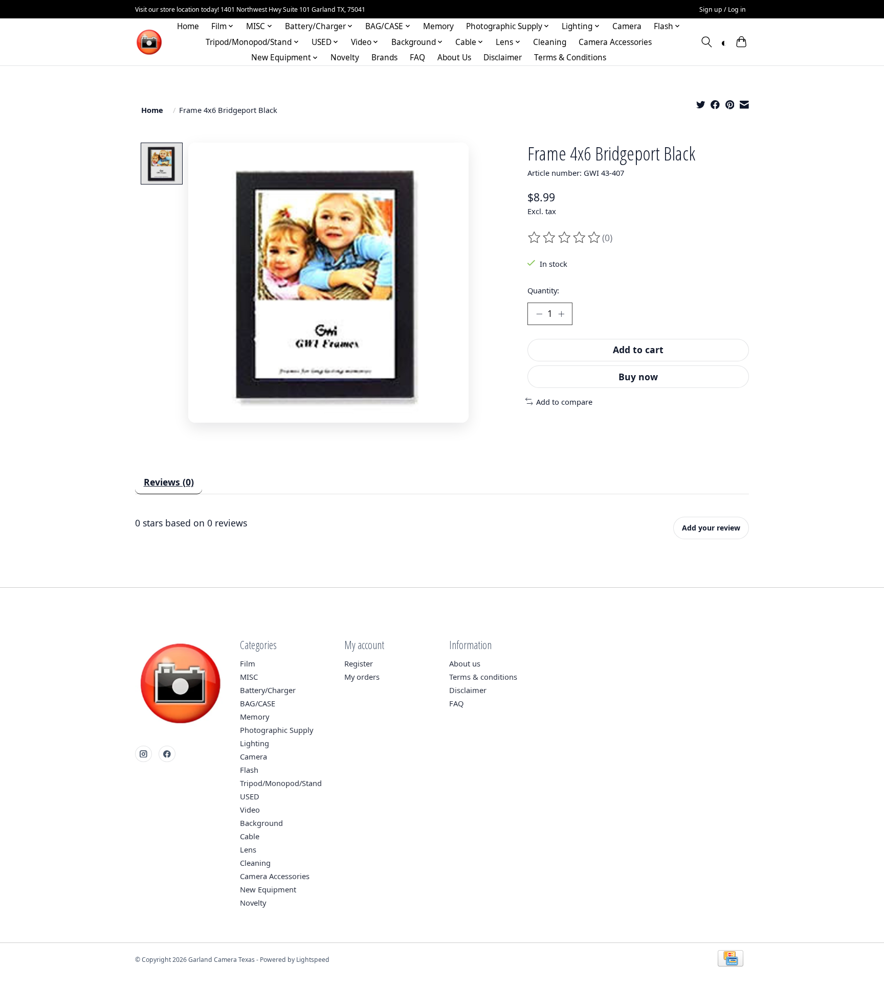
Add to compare (564, 402)
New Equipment (268, 889)
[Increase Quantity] (561, 314)
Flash (249, 770)
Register (358, 663)
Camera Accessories (615, 42)
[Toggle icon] (706, 42)
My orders (362, 677)
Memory (438, 26)
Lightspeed (312, 959)
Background (261, 823)
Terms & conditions (483, 677)
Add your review (711, 528)
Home (188, 26)
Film (247, 663)
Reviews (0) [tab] (169, 482)
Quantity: (543, 290)
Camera (627, 26)
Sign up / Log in (722, 9)
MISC (249, 677)
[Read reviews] (564, 237)
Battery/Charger (268, 690)
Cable (249, 836)
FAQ (417, 57)
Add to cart (638, 349)
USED (249, 796)
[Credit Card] (730, 959)
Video (250, 809)
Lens (248, 849)
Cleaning (549, 42)
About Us (454, 57)
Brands (384, 57)
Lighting (254, 743)
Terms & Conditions (570, 57)
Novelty (344, 57)
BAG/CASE (257, 703)
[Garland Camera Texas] (149, 42)
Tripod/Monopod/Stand (281, 783)
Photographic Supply (276, 730)
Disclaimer (502, 57)
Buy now (638, 377)
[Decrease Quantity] (539, 314)
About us (464, 663)
